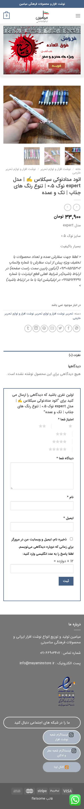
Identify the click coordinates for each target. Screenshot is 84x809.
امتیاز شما (65, 419)
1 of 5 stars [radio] (65, 426)
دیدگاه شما (64, 458)
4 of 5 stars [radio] (54, 441)
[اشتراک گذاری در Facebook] (68, 328)
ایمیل (68, 518)
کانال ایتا (59, 767)
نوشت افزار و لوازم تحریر (56, 169)
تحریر (69, 314)
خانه (78, 169)
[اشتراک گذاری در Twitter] (60, 328)
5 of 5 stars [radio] (52, 449)
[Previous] (73, 114)
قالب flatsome (42, 798)
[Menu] (78, 15)
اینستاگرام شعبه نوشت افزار (59, 737)
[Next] (7, 114)
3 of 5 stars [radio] (55, 434)
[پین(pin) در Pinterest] (44, 328)
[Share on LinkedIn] (36, 328)
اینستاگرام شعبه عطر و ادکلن (59, 753)
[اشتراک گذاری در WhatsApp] (76, 328)
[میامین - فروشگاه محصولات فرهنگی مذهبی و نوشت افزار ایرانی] (42, 16)
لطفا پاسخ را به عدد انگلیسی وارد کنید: (48, 554)
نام (70, 497)
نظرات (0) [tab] (75, 355)
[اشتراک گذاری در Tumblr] (28, 328)
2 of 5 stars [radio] (37, 426)
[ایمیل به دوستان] (52, 328)
